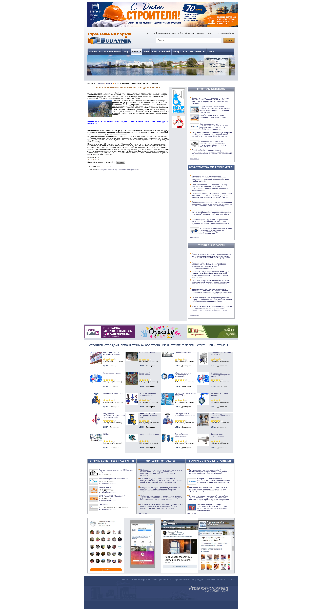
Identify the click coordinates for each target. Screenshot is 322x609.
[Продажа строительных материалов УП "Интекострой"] (94, 490)
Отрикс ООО (104, 505)
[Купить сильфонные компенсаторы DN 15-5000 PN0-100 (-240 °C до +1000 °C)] (131, 384)
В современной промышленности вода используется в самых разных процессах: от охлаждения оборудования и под (215, 231)
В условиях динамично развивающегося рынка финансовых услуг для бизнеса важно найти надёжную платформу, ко (214, 126)
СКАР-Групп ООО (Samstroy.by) (112, 496)
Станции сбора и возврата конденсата (221, 353)
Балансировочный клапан (114, 393)
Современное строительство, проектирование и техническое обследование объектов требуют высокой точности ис (213, 144)
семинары (200, 51)
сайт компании (110, 483)
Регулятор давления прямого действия (147, 394)
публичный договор (186, 33)
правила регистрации (167, 33)
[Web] (178, 128)
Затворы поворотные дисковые (219, 394)
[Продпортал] (212, 337)
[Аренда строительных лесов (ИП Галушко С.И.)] (94, 472)
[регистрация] (161, 65)
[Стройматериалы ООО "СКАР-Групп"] (94, 498)
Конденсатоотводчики (112, 373)
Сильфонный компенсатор (144, 374)
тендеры (176, 51)
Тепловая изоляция (147, 352)
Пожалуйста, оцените (96, 162)
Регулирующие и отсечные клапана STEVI (185, 414)
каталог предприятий (110, 51)
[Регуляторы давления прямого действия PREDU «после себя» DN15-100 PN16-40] (131, 404)
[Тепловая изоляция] (131, 361)
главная (93, 51)
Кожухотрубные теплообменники (218, 435)
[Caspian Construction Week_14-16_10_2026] (109, 337)
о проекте (151, 33)
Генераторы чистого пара (185, 352)
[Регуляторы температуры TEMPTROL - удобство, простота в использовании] (167, 404)
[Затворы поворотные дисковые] (203, 404)
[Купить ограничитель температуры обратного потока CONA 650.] (203, 384)
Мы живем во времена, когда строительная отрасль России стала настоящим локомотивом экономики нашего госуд (212, 507)
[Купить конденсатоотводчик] (167, 357)
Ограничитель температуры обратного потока (221, 374)
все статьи (194, 159)
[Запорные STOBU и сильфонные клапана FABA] (131, 425)
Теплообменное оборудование (181, 435)
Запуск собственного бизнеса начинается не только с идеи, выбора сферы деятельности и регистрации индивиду (215, 109)
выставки (188, 51)
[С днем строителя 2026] (162, 26)
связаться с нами (204, 33)
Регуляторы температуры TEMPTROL (185, 394)
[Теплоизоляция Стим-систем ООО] (94, 481)
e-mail (101, 483)
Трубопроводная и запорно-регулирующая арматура (220, 415)
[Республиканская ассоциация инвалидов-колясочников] (178, 113)
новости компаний (161, 51)
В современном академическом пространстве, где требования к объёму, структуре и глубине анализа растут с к (214, 480)
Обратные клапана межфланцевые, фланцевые (183, 374)
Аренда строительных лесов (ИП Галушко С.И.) (116, 471)
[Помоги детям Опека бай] (161, 337)
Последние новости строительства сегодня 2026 (118, 170)
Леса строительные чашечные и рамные (111, 353)
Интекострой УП (105, 487)
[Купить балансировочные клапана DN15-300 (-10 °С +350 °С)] (95, 404)
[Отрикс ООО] (94, 507)
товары (126, 51)
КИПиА (106, 434)
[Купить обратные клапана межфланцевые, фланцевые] (167, 380)
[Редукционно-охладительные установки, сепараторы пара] (95, 425)
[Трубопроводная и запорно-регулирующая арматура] (203, 425)
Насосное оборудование (149, 434)
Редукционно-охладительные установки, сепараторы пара (114, 415)
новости (136, 51)
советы (211, 51)
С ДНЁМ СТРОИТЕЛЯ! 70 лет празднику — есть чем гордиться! (213, 116)
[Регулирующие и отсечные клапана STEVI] (167, 425)
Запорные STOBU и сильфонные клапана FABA (148, 415)
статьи (146, 51)
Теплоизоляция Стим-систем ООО (113, 479)
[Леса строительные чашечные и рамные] (95, 364)
